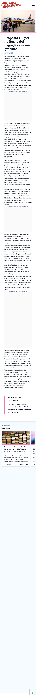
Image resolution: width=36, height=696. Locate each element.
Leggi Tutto (24, 464)
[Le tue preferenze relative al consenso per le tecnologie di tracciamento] (33, 693)
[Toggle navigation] (33, 5)
